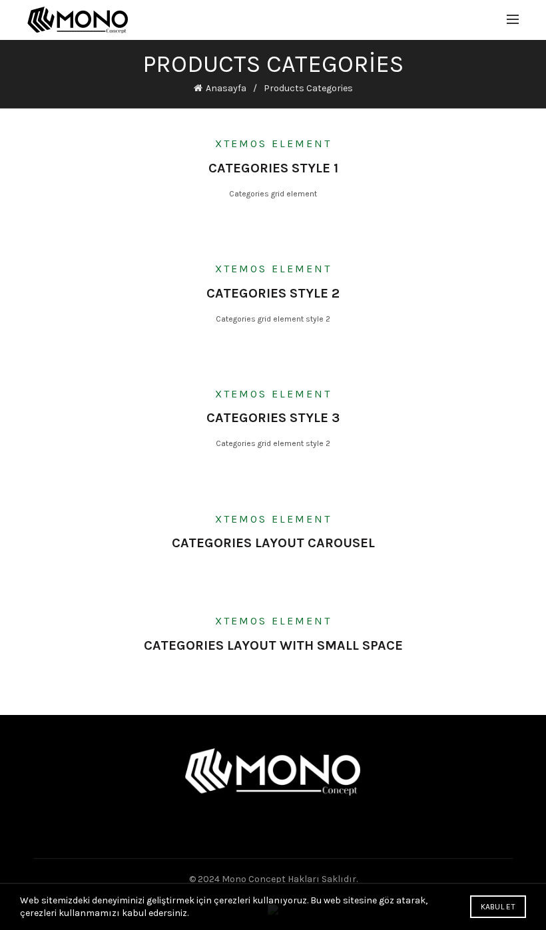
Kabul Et (498, 906)
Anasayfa (226, 88)
